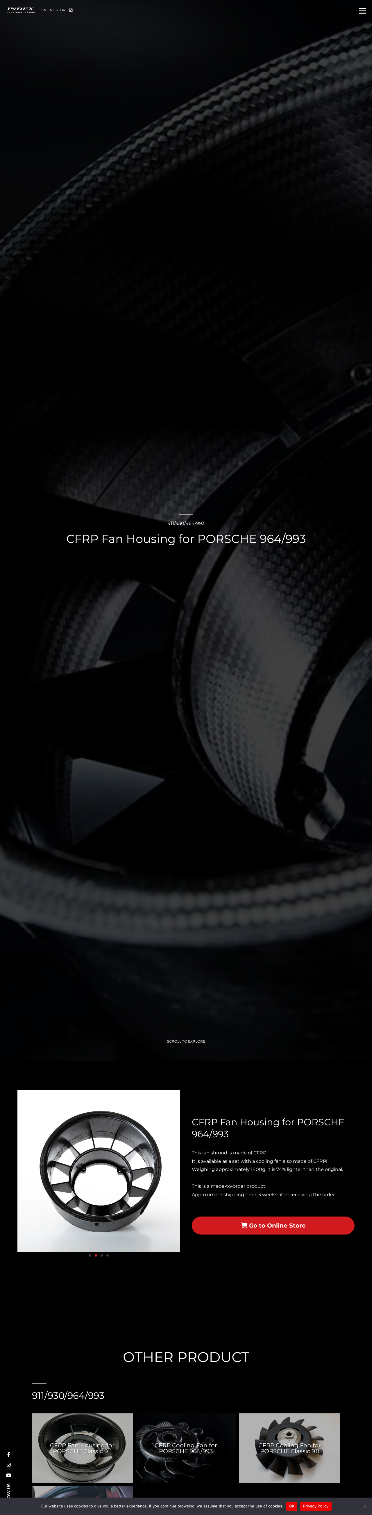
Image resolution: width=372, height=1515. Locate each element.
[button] (24, 1170)
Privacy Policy (316, 1506)
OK (292, 1506)
